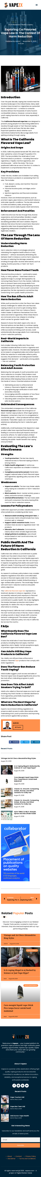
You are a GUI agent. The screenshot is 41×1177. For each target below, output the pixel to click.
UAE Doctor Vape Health (19, 1116)
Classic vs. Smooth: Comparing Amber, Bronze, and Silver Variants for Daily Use (26, 791)
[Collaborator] (15, 881)
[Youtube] (27, 1086)
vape (17, 660)
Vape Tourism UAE (17, 1097)
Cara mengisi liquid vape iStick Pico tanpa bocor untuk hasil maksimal (26, 779)
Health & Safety (27, 25)
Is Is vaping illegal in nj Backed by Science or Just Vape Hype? (27, 767)
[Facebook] (14, 1086)
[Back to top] (38, 1172)
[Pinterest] (23, 1086)
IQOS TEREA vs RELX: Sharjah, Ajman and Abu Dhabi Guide (25, 813)
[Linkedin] (18, 1086)
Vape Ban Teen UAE (17, 1106)
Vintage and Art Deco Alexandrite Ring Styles (18, 758)
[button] (36, 4)
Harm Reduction (14, 25)
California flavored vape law (14, 591)
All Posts (18, 727)
